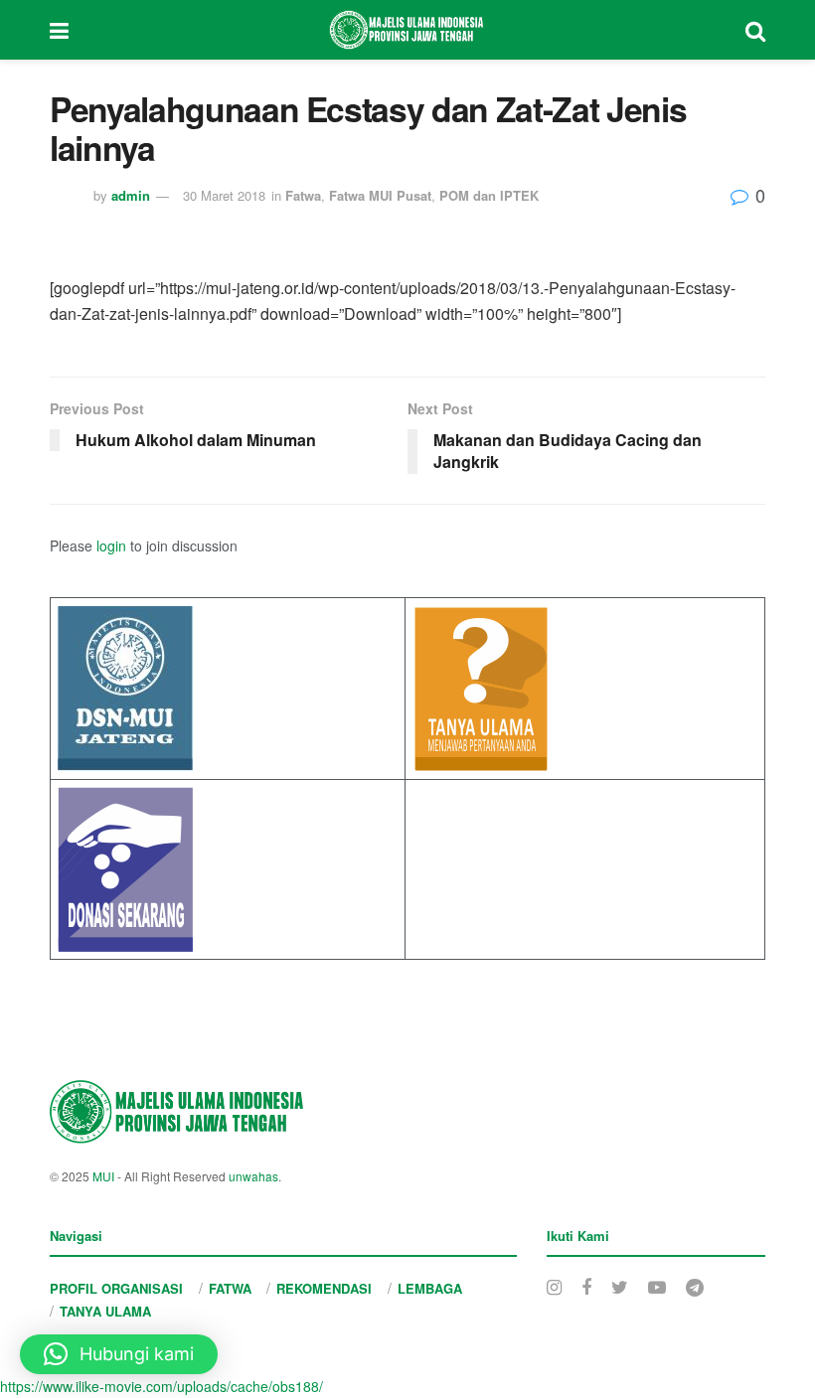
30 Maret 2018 (224, 195)
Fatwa (303, 195)
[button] (119, 1354)
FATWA (230, 1288)
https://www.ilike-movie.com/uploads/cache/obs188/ (161, 1386)
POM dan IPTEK (489, 195)
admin (130, 195)
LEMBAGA (430, 1288)
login (111, 545)
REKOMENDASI (324, 1288)
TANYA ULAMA (105, 1311)
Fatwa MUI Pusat (380, 195)
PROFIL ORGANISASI (116, 1288)
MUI (103, 1175)
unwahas (253, 1175)
